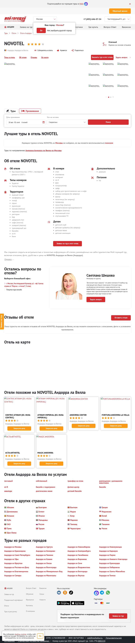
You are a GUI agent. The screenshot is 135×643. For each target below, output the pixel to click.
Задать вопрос (122, 57)
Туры (6, 33)
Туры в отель (9, 57)
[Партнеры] (112, 603)
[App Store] (77, 603)
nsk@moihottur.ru (95, 638)
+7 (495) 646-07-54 (92, 19)
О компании (30, 611)
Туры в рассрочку (10, 611)
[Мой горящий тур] (15, 19)
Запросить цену (19, 428)
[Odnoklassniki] (65, 593)
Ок (40, 636)
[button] (43, 50)
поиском (109, 143)
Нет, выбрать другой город (59, 30)
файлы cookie (20, 634)
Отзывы (34, 57)
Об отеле (22, 57)
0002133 (101, 641)
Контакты (29, 605)
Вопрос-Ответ (31, 588)
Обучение (29, 594)
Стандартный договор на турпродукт (33, 641)
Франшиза (30, 600)
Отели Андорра (26, 33)
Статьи (41, 594)
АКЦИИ (10, 588)
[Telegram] (102, 593)
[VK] (59, 593)
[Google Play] (63, 603)
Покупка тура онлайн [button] (14, 290)
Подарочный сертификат (13, 600)
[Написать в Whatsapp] (108, 593)
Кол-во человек (53, 117)
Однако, (8, 259)
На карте (45, 57)
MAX (81, 3)
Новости (42, 600)
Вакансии (42, 588)
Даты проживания (13, 117)
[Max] (86, 3)
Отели (14, 33)
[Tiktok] (71, 593)
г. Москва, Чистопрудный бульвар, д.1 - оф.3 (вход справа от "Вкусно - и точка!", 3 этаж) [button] (23, 284)
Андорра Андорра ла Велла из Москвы (43, 150)
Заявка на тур (9, 594)
